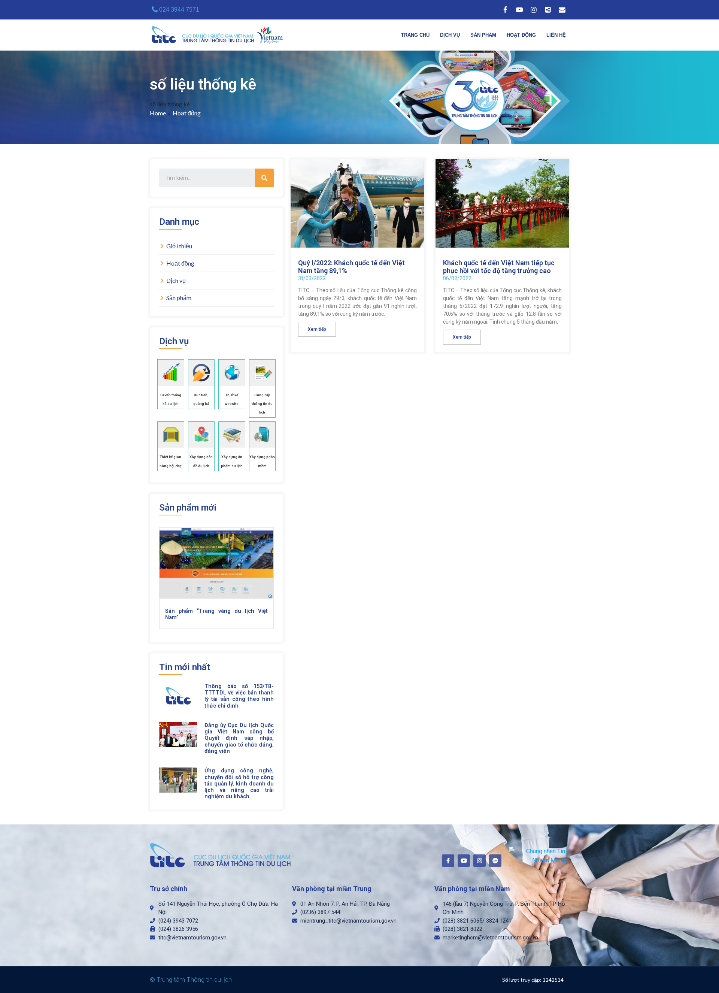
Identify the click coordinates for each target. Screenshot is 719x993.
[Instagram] (533, 9)
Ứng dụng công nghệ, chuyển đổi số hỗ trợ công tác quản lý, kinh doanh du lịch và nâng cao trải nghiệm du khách (239, 784)
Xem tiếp (317, 329)
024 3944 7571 (178, 9)
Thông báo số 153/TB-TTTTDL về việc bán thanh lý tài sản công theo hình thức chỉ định (239, 696)
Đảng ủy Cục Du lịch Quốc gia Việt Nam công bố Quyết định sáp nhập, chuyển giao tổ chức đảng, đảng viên (239, 738)
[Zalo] (548, 9)
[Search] (264, 178)
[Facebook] (505, 9)
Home (158, 112)
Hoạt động (521, 35)
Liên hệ (556, 35)
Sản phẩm (483, 35)
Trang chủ (415, 35)
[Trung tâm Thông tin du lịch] (219, 35)
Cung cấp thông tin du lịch (262, 403)
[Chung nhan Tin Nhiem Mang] (537, 855)
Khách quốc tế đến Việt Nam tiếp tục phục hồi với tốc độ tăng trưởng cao (499, 267)
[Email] (562, 9)
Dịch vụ (450, 35)
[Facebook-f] (448, 860)
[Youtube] (519, 9)
